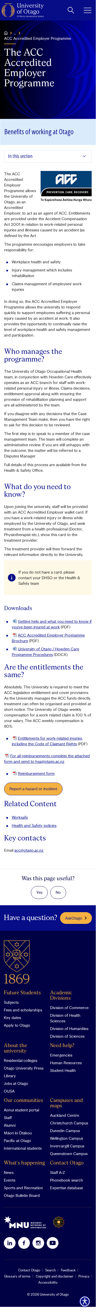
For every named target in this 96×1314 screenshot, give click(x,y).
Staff (8, 1117)
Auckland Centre (64, 1115)
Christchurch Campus (69, 1123)
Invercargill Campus (67, 1146)
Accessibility (48, 1282)
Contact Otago (66, 1163)
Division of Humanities (69, 1028)
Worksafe (20, 817)
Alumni (10, 1125)
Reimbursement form (36, 773)
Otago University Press (23, 1068)
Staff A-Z (57, 1172)
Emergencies (61, 1055)
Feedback (68, 1270)
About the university (15, 1048)
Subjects (11, 1002)
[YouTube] (52, 1243)
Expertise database (66, 1188)
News (9, 1172)
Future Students (22, 993)
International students (23, 1148)
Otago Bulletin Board (22, 1195)
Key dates (12, 1017)
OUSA (9, 1091)
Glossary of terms (17, 1276)
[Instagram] (38, 1243)
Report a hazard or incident (33, 789)
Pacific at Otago (17, 1140)
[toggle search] (71, 10)
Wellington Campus (66, 1138)
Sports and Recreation (23, 1188)
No (58, 892)
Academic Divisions (61, 995)
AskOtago (73, 918)
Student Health (63, 1070)
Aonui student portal (21, 1110)
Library (10, 1076)
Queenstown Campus (69, 1153)
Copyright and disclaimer (54, 1276)
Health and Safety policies (34, 825)
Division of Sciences (67, 1036)
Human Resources (66, 1063)
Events (9, 1180)
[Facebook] (24, 1243)
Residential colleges (20, 1060)
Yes (39, 892)
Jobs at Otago (16, 1083)
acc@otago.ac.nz (28, 850)
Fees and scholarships (23, 1010)
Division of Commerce (69, 1008)
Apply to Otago (17, 1025)
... (15, 33)
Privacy (84, 1276)
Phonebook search (66, 1180)
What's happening (24, 1163)
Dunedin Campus (65, 1131)
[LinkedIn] (10, 1243)
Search (50, 1270)
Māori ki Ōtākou (18, 1133)
